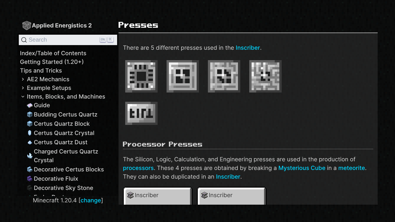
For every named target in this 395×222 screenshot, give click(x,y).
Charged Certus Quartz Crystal (66, 156)
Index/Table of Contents (53, 53)
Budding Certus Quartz (65, 114)
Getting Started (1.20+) (52, 61)
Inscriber (248, 47)
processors (138, 167)
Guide (42, 105)
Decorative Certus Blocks (69, 169)
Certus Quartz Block (62, 123)
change (91, 200)
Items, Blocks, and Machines (66, 96)
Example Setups (49, 87)
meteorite (351, 167)
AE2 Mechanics (48, 79)
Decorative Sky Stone (63, 187)
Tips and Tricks (41, 70)
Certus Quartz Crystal (64, 133)
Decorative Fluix (56, 178)
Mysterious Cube (302, 167)
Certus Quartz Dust (60, 142)
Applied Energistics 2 (62, 25)
